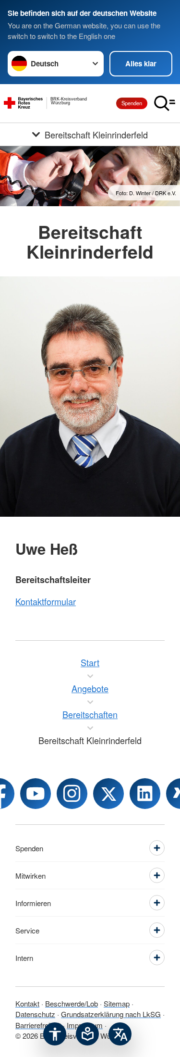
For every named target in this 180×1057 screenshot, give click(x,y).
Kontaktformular (45, 601)
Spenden (131, 103)
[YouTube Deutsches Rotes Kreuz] (35, 793)
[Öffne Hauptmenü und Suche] (164, 103)
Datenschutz (35, 1014)
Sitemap (117, 1003)
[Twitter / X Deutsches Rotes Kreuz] (108, 793)
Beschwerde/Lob (71, 1003)
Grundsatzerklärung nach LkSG (111, 1014)
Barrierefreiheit (38, 1025)
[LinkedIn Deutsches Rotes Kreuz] (145, 793)
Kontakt (27, 1003)
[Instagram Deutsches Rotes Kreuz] (72, 793)
